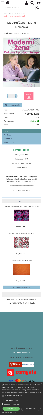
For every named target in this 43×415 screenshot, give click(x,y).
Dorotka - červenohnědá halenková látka (21, 233)
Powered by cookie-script (9, 412)
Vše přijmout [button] (11, 408)
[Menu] (3, 3)
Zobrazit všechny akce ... (21, 287)
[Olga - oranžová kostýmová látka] (21, 269)
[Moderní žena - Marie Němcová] (21, 62)
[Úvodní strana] (9, 3)
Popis (6, 131)
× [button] (41, 384)
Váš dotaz (7, 135)
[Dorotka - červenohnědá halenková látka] (21, 242)
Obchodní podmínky (21, 352)
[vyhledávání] (34, 3)
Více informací (36, 392)
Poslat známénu (10, 142)
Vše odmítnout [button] (31, 408)
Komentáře (8, 139)
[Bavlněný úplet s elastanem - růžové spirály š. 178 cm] (21, 215)
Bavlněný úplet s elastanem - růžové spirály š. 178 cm (21, 206)
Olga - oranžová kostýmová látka (21, 260)
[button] (21, 404)
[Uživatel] (28, 3)
